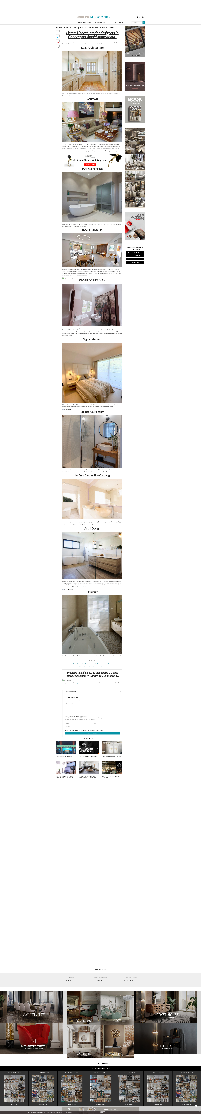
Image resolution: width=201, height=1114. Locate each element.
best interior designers (98, 32)
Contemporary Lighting (100, 977)
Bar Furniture (70, 977)
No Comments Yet (71, 691)
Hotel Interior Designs (130, 981)
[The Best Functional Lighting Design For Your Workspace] (66, 767)
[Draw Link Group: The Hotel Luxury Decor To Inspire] (66, 747)
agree (102, 1112)
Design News (58, 24)
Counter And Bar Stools (130, 977)
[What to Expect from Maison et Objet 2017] (112, 767)
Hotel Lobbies (100, 981)
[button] (199, 1090)
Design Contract (70, 981)
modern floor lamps (78, 684)
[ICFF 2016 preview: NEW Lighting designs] (112, 747)
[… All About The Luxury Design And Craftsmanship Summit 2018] (89, 747)
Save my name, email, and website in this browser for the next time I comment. (84, 730)
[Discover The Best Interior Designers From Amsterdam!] (89, 767)
